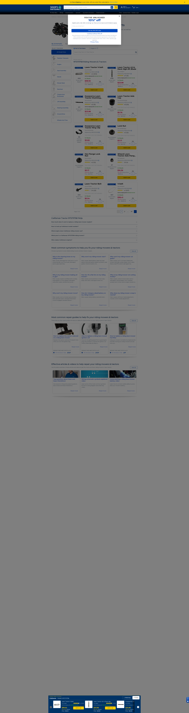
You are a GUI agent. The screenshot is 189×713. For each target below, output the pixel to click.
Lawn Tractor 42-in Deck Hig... (102, 701)
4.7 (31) (114, 703)
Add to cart (78, 707)
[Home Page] (56, 8)
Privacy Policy (94, 42)
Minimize (127, 697)
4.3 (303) (82, 703)
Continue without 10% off (94, 33)
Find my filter (114, 2)
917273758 (66, 698)
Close (136, 697)
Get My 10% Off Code (94, 30)
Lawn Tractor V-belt (68, 701)
